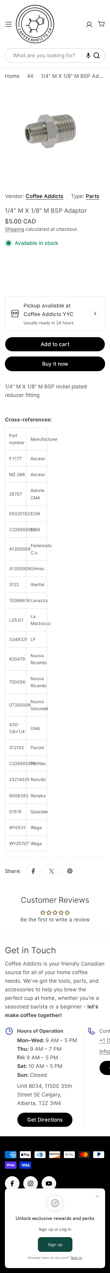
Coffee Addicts (44, 196)
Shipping (14, 229)
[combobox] (55, 55)
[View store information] (95, 313)
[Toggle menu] (8, 24)
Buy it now (55, 364)
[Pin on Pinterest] (70, 871)
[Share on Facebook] (33, 871)
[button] (88, 55)
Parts (92, 196)
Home (12, 76)
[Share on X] (51, 871)
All (30, 76)
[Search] (96, 55)
